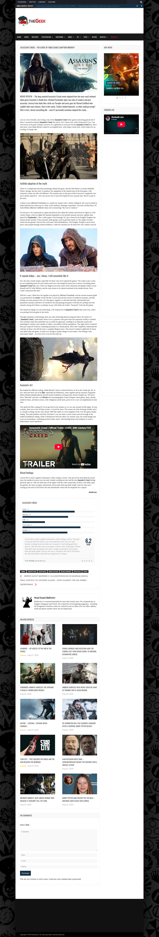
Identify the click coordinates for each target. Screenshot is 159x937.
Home (19, 37)
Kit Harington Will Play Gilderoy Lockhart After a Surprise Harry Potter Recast (79, 725)
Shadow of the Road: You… (115, 88)
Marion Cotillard (53, 571)
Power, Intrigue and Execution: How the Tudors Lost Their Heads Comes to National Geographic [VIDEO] (79, 651)
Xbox (70, 37)
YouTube (51, 2)
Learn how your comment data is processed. (65, 879)
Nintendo (59, 37)
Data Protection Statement (56, 934)
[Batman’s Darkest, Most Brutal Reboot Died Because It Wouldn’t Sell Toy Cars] (37, 784)
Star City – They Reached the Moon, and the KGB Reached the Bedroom (37, 760)
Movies (103, 37)
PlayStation (46, 37)
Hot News (108, 47)
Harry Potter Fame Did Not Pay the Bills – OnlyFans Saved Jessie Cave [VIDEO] (78, 799)
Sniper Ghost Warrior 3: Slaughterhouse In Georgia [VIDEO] (56, 576)
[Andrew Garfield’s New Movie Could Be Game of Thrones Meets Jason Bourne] (79, 673)
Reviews (35, 37)
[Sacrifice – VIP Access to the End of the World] (37, 634)
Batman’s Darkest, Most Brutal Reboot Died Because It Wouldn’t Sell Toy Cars (37, 799)
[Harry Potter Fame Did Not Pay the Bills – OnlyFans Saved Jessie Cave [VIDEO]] (79, 784)
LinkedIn (41, 2)
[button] (117, 98)
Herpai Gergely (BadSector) (44, 597)
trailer (85, 571)
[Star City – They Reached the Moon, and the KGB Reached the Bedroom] (37, 745)
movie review (77, 571)
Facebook (22, 2)
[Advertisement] (98, 20)
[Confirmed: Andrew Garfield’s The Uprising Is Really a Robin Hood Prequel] (37, 673)
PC (78, 37)
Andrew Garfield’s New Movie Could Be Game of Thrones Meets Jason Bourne (79, 689)
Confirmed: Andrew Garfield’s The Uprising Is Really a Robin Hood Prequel (37, 689)
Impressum (45, 934)
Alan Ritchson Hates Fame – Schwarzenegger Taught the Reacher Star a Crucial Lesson (79, 762)
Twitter (32, 2)
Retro (94, 37)
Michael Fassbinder (39, 203)
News (26, 37)
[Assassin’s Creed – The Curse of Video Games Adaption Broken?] (58, 72)
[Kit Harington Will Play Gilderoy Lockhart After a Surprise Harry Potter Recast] (79, 709)
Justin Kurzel (37, 127)
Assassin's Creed (32, 571)
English (114, 37)
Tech (85, 37)
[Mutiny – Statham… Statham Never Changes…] (37, 709)
